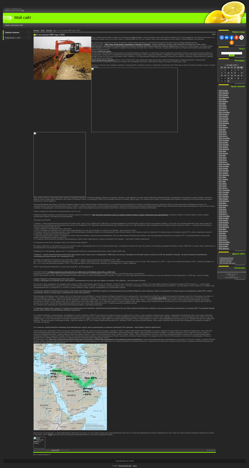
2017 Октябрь (224, 192)
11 (232, 73)
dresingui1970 (55, 450)
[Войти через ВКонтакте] (227, 37)
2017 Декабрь (224, 196)
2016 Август (223, 162)
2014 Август (223, 110)
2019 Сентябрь (224, 242)
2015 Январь (223, 121)
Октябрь (49, 30)
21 (242, 75)
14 (242, 73)
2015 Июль (223, 134)
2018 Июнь (223, 209)
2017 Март (222, 177)
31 (55, 30)
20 (238, 75)
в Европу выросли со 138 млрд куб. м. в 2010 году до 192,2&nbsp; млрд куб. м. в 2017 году (81, 272)
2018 (42, 30)
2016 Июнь (223, 157)
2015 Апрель (223, 127)
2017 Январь (223, 173)
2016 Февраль (224, 149)
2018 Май (222, 207)
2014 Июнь (223, 106)
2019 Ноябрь (223, 246)
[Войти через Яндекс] (236, 37)
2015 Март (222, 125)
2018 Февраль (224, 201)
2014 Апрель (223, 101)
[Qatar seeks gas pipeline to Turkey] (39, 448)
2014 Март (222, 99)
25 (232, 78)
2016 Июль (223, 160)
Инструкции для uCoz (227, 263)
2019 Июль (223, 238)
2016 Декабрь (224, 170)
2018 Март (222, 203)
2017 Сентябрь (224, 190)
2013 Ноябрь (223, 90)
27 (238, 78)
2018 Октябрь (224, 218)
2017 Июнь (223, 183)
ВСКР (50, 434)
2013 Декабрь (224, 93)
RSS (22, 10)
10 (228, 73)
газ (133, 37)
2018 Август (223, 214)
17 (228, 75)
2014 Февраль (224, 97)
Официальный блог (226, 258)
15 (222, 75)
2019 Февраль (224, 227)
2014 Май (222, 103)
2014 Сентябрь (224, 112)
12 (235, 73)
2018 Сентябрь (224, 216)
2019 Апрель (223, 231)
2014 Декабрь (224, 119)
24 (228, 78)
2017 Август (223, 188)
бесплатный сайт (125, 466)
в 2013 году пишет (104, 51)
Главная (7, 25)
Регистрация (15, 25)
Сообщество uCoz (226, 259)
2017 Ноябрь (223, 194)
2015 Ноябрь (223, 142)
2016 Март (222, 151)
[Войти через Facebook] (231, 37)
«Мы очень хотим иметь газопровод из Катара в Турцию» (127, 44)
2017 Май (222, 181)
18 (232, 75)
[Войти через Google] (241, 37)
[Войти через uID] (222, 37)
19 (235, 75)
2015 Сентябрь (224, 138)
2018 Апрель (223, 205)
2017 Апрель (223, 179)
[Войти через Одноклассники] (232, 42)
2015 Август (223, 136)
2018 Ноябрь (223, 220)
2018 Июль (223, 212)
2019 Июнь (223, 235)
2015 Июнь (223, 132)
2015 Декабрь (224, 145)
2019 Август (223, 240)
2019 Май (222, 233)
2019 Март (222, 229)
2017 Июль (223, 186)
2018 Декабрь (224, 222)
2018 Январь (223, 199)
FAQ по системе (225, 261)
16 (225, 75)
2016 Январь (223, 147)
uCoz (135, 466)
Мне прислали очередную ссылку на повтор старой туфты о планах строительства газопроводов (130, 215)
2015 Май (222, 129)
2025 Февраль (224, 248)
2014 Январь (223, 95)
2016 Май (222, 155)
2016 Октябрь (224, 166)
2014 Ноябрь (223, 116)
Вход (21, 25)
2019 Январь (223, 225)
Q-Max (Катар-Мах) (159, 298)
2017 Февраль (224, 175)
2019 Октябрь (224, 244)
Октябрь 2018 (232, 65)
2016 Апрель (223, 153)
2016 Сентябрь (224, 164)
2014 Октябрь (224, 114)
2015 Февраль (224, 123)
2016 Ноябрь (223, 168)
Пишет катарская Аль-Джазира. (102, 60)
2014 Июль (223, 108)
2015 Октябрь (224, 140)
